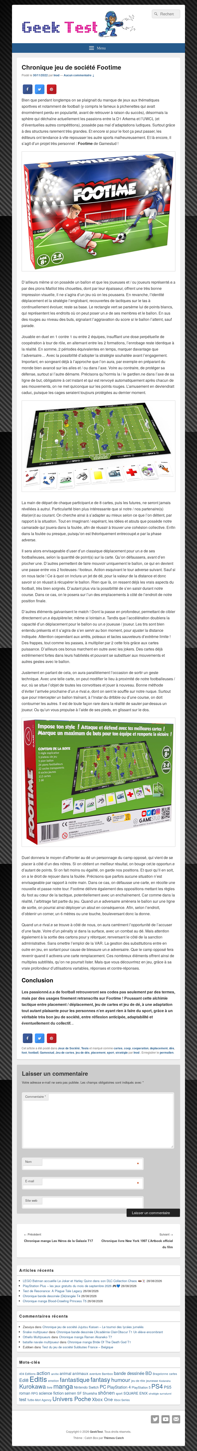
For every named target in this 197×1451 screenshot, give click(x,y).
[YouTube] (165, 1419)
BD (148, 1373)
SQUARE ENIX (135, 1393)
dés (171, 1048)
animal (65, 1373)
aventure (95, 1374)
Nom (28, 1161)
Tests (85, 1048)
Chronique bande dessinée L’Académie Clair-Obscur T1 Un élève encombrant (109, 1332)
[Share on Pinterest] (51, 92)
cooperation (140, 1048)
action (43, 1372)
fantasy (100, 1379)
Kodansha (165, 1381)
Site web (31, 1200)
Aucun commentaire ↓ (79, 75)
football (33, 1052)
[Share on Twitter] (39, 92)
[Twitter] (155, 1419)
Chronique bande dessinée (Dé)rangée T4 (51, 1296)
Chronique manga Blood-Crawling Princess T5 (54, 1301)
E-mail (29, 1181)
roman (24, 1393)
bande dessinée (129, 1373)
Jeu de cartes (64, 1052)
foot (24, 1052)
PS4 (157, 1386)
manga (63, 1386)
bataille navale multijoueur (41, 1342)
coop (127, 1048)
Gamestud (47, 1052)
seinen (70, 1393)
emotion (53, 1381)
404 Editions (27, 1374)
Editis (38, 1379)
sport (110, 1052)
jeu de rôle (138, 1381)
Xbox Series (122, 1400)
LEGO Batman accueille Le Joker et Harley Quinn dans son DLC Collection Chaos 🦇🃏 (84, 1280)
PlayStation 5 (141, 1387)
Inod (56, 75)
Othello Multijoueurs (36, 1337)
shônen (106, 1392)
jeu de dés (83, 1052)
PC (103, 1386)
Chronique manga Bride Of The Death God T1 (99, 1342)
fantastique (75, 1379)
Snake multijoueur (35, 1332)
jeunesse (152, 1381)
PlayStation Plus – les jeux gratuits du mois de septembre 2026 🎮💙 (71, 1286)
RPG (34, 1393)
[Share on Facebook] (27, 92)
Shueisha (90, 1393)
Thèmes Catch (114, 1438)
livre (49, 1387)
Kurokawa (32, 1386)
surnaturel (165, 1393)
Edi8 (24, 1380)
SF (79, 1393)
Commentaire (35, 1096)
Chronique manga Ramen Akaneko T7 (85, 1337)
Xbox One (102, 1399)
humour (120, 1379)
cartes (118, 1048)
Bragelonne (160, 1374)
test (22, 1399)
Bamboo (107, 1374)
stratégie (122, 1052)
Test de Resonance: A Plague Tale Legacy (52, 1291)
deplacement (159, 1048)
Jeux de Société (69, 1048)
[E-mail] (176, 1419)
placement (98, 1052)
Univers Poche (71, 1398)
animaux (80, 1373)
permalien (166, 1052)
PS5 (167, 1387)
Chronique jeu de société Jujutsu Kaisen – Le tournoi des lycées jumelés (93, 1327)
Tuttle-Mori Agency (39, 1400)
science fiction (51, 1393)
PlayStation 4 (119, 1387)
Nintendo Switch (86, 1387)
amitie (55, 1374)
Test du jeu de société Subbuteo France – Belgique (77, 1347)
